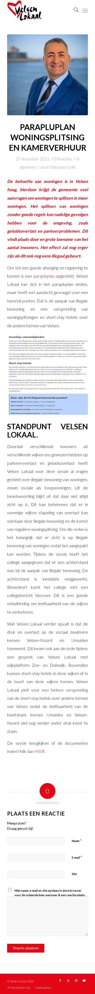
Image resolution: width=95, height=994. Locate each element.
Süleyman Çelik (62, 167)
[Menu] (85, 10)
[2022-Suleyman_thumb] (47, 74)
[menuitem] (73, 10)
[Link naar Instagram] (76, 980)
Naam (76, 841)
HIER (39, 751)
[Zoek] (73, 10)
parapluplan (45, 275)
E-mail (77, 857)
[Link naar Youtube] (84, 980)
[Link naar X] (68, 980)
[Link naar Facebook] (60, 980)
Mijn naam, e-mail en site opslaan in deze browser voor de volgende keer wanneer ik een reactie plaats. (50, 893)
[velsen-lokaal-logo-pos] (39, 10)
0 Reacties (63, 159)
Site (74, 874)
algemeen (28, 167)
